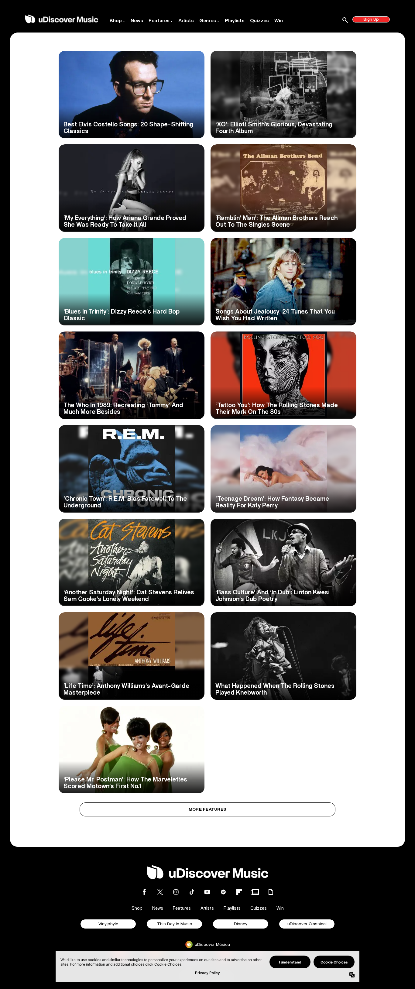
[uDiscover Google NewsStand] (255, 892)
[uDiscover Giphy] (270, 892)
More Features (208, 809)
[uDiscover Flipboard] (239, 892)
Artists (186, 20)
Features (159, 20)
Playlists (235, 20)
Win (278, 20)
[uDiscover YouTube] (207, 892)
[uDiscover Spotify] (223, 892)
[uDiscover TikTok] (191, 892)
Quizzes (259, 20)
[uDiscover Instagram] (176, 892)
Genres (207, 20)
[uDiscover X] (160, 892)
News (137, 20)
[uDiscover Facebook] (144, 892)
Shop (115, 20)
